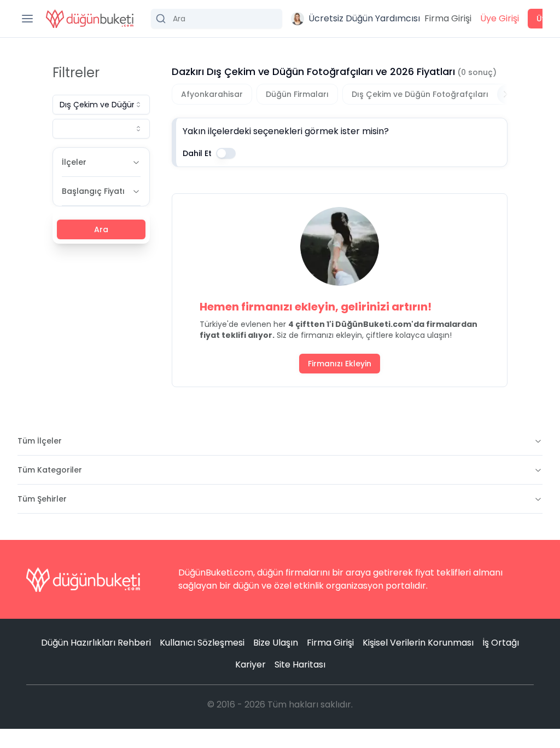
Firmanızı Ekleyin (339, 363)
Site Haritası (300, 664)
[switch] (226, 153)
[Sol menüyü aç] (27, 18)
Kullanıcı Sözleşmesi (202, 642)
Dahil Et (197, 153)
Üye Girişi (499, 18)
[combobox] (101, 104)
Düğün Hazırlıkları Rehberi (96, 642)
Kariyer (250, 664)
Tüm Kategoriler (50, 469)
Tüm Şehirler (42, 498)
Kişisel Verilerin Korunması (418, 642)
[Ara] (216, 18)
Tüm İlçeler (40, 440)
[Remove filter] (507, 94)
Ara (101, 229)
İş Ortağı (500, 642)
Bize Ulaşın (275, 642)
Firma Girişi (447, 18)
